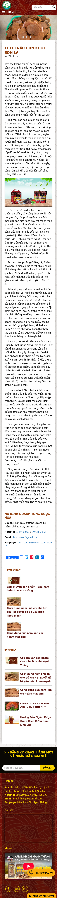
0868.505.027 (23, 794)
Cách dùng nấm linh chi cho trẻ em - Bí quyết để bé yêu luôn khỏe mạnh (27, 611)
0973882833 (39, 531)
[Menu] (3, 12)
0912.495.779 (39, 794)
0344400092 (22, 531)
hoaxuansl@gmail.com (25, 537)
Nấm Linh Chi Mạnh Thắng (32, 802)
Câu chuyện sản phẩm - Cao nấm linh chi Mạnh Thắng (35, 661)
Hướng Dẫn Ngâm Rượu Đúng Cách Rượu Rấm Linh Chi (35, 720)
